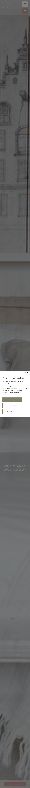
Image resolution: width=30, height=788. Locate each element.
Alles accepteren (12, 400)
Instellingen (10, 411)
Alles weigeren (11, 406)
